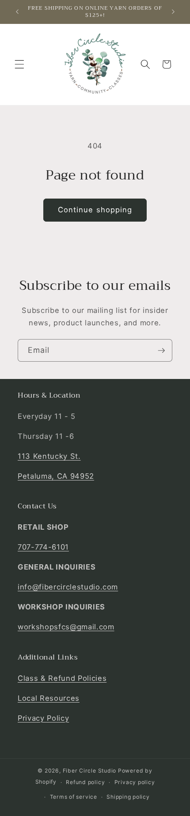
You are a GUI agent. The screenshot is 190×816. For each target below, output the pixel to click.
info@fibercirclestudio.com (68, 586)
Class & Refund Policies (62, 678)
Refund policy (85, 782)
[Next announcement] (173, 12)
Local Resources (49, 698)
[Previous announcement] (17, 12)
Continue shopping (95, 209)
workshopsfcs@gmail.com (66, 626)
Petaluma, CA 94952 (56, 476)
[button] (19, 64)
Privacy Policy (43, 718)
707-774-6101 (43, 547)
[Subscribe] (161, 350)
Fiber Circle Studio (90, 770)
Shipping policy (128, 796)
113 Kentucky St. (49, 456)
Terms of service (73, 796)
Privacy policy (134, 782)
